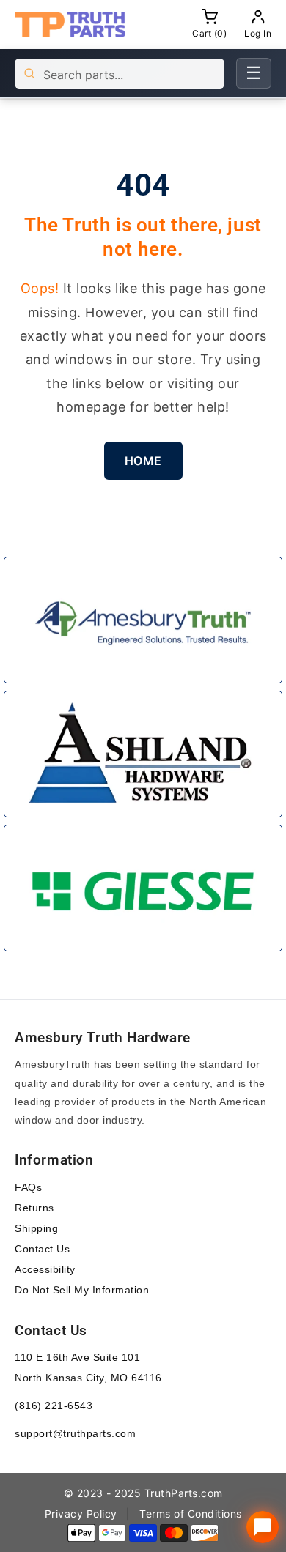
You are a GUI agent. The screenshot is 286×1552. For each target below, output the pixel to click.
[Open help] (262, 1527)
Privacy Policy (81, 1513)
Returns (34, 1208)
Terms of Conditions (190, 1513)
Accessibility (45, 1269)
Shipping (36, 1228)
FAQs (28, 1187)
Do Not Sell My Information (82, 1290)
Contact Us (42, 1249)
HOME (143, 460)
